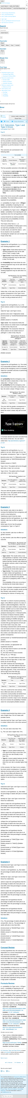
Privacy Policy (4, 1089)
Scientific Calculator (7, 83)
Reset (2, 43)
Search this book (4, 28)
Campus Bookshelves (19, 121)
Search (3, 1096)
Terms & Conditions (12, 1089)
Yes (3, 1071)
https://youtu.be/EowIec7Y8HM (12, 1042)
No (8, 1071)
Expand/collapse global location (26, 121)
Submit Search (4, 32)
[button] (5, 94)
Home (7, 121)
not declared (8, 1052)
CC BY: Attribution (13, 1012)
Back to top (3, 1058)
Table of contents (7, 135)
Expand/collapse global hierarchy (2, 122)
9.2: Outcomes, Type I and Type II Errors (11, 1050)
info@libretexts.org (6, 1092)
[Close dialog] (1, 109)
